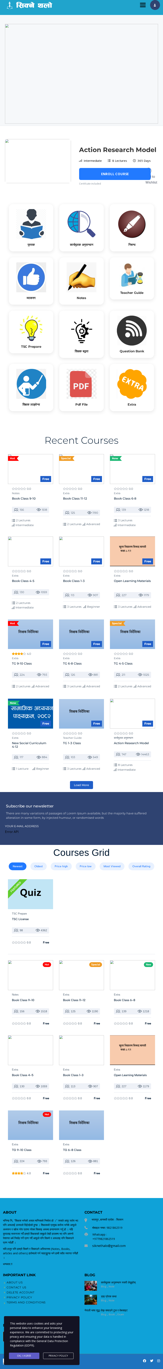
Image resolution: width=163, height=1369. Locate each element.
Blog (104, 1286)
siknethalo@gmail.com (109, 1246)
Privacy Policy (58, 1355)
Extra (66, 493)
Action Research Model (117, 150)
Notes (15, 493)
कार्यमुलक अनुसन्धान (123, 737)
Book (112, 1314)
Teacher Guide (72, 737)
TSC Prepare (19, 913)
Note (111, 1286)
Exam (120, 1314)
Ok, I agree (24, 1355)
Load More (81, 785)
